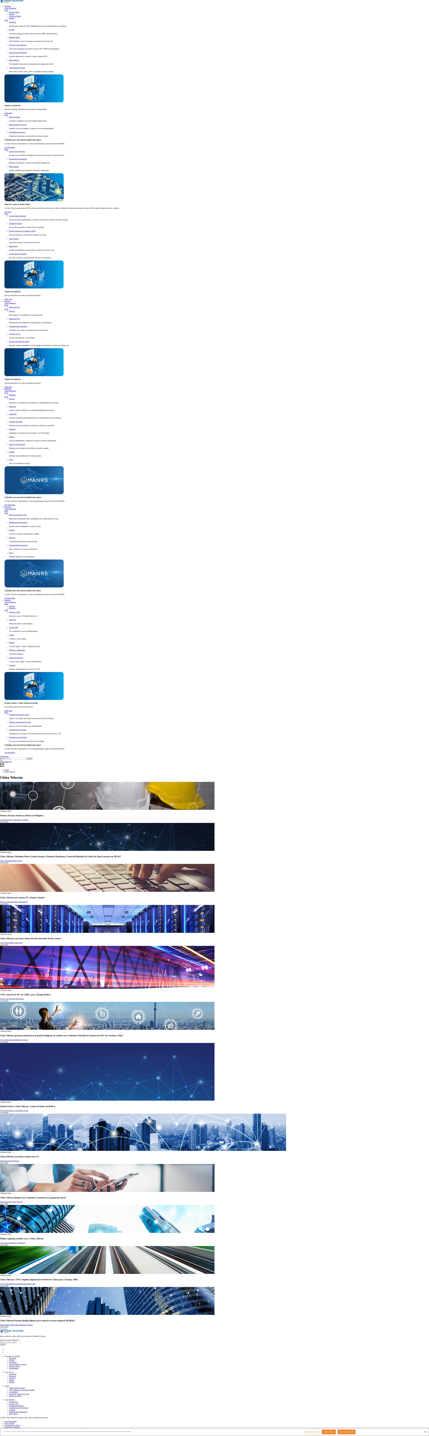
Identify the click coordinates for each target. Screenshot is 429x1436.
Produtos (7, 6)
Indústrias (7, 389)
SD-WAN (12, 22)
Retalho (11, 452)
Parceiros (12, 608)
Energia (11, 399)
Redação (12, 538)
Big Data (5, 1161)
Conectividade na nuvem (17, 1364)
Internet (11, 18)
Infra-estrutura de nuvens (17, 125)
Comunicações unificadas (18, 326)
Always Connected (7, 902)
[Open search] (1, 762)
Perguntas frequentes (16, 1406)
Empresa (7, 600)
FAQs (11, 553)
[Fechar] (425, 1431)
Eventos (12, 530)
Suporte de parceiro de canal (19, 1394)
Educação (12, 406)
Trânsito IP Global (15, 223)
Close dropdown (10, 8)
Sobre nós (12, 620)
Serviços (7, 301)
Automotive (4, 820)
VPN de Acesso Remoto (17, 45)
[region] (214, 1432)
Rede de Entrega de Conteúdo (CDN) (22, 231)
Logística (12, 429)
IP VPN (12, 30)
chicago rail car (5, 999)
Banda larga (13, 246)
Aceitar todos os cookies (346, 1432)
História (12, 643)
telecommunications (18, 1284)
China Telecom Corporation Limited (22, 1390)
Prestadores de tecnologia (18, 737)
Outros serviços (14, 307)
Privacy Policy (9, 1423)
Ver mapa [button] (7, 212)
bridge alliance (5, 1325)
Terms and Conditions (12, 1427)
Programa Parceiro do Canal (19, 715)
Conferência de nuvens (17, 132)
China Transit (13, 239)
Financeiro (12, 414)
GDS (20, 943)
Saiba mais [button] (8, 113)
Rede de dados (14, 12)
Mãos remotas (14, 167)
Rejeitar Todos (328, 1432)
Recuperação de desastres (18, 159)
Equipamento (13, 1368)
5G (1, 1161)
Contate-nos (13, 1402)
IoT (12, 861)
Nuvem (11, 14)
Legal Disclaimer (10, 1421)
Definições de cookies (312, 1432)
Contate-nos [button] (4, 756)
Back (6, 10)
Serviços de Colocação (17, 151)
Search (2, 758)
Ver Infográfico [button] (9, 147)
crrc (22, 999)
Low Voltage (23, 820)
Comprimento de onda (17, 68)
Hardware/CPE (14, 319)
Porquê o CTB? (14, 612)
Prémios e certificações (17, 650)
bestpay (2, 1202)
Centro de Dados (15, 16)
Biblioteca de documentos (18, 522)
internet (13, 1040)
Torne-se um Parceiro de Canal (20, 722)
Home (6, 770)
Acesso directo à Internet (17, 254)
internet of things (22, 1040)
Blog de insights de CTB (17, 515)
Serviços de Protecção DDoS (19, 342)
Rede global (13, 1414)
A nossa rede (13, 627)
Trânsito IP (13, 1362)
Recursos (7, 507)
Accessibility (13, 1392)
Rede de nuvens (14, 117)
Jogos (11, 460)
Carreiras (12, 665)
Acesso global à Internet (17, 216)
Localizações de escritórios (18, 1408)
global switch (23, 1111)
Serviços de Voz (14, 334)
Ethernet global (14, 37)
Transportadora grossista (17, 730)
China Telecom (13, 820)
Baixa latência (14, 60)
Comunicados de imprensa (18, 545)
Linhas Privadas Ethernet (18, 53)
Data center (15, 943)
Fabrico (11, 437)
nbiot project (17, 861)
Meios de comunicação (17, 444)
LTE (25, 902)
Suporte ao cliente (15, 1396)
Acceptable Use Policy (12, 1425)
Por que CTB (13, 1404)
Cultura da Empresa (16, 658)
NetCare (12, 311)
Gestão (11, 635)
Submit (29, 758)
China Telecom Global (17, 1388)
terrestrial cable (30, 1284)
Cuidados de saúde (15, 422)
